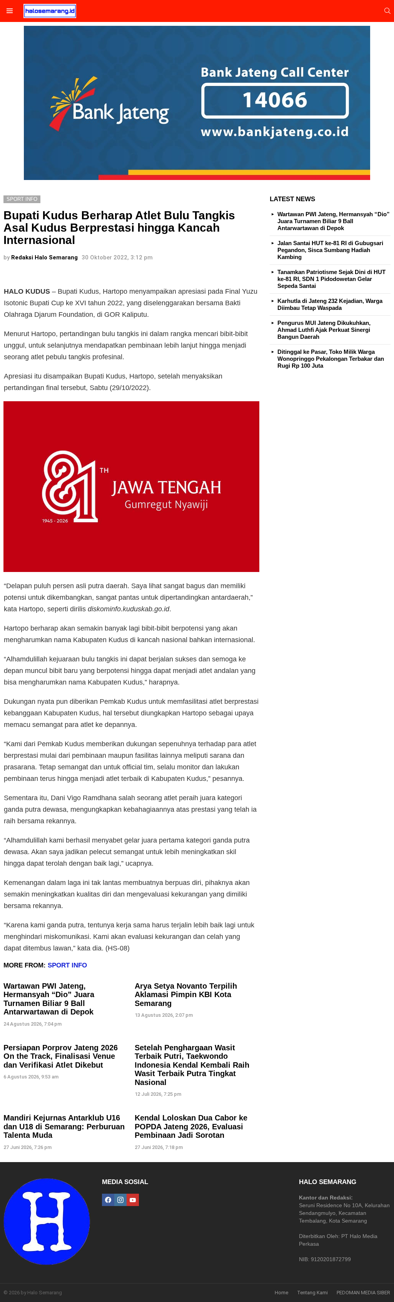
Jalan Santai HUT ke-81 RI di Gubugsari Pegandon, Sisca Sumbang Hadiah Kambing (330, 250)
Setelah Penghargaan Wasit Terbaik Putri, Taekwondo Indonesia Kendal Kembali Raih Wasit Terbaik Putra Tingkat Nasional (192, 1065)
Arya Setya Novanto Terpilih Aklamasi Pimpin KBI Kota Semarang (186, 995)
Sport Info (67, 965)
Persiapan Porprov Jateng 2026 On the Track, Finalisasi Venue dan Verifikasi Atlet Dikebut (60, 1056)
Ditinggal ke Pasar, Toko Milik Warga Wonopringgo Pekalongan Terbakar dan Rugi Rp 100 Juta (330, 358)
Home (281, 1292)
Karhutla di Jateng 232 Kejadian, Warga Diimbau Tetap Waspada (329, 304)
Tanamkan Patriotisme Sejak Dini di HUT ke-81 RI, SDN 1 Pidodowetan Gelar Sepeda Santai (331, 279)
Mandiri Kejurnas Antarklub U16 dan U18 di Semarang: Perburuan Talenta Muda (64, 1126)
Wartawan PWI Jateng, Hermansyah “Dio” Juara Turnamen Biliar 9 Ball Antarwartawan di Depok (48, 999)
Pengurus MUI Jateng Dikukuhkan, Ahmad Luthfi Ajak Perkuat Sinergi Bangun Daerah (324, 330)
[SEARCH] (387, 11)
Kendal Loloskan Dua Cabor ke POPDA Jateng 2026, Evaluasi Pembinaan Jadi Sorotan (191, 1126)
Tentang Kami (312, 1292)
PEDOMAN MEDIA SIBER (363, 1292)
